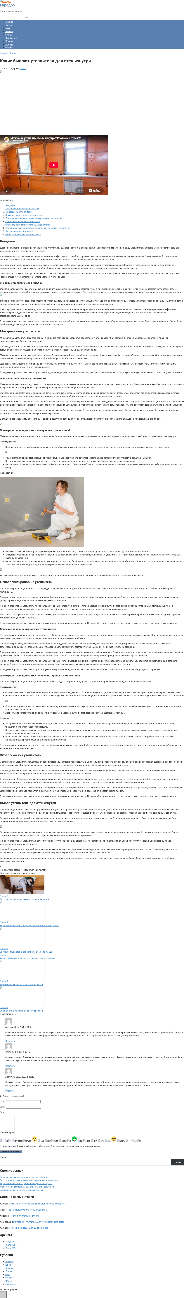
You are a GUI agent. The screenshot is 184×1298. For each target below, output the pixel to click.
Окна (7, 28)
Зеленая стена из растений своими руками (21, 1010)
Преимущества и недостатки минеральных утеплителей (33, 218)
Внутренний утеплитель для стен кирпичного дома (38, 1222)
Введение (10, 205)
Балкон (9, 31)
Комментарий (7, 1132)
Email (2, 1107)
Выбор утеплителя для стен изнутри (23, 234)
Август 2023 (11, 1241)
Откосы (9, 47)
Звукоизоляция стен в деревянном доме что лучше (26, 952)
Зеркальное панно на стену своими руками (21, 984)
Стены (8, 35)
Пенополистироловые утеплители (22, 221)
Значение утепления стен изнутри (22, 208)
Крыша (9, 41)
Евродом (8, 5)
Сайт (2, 1112)
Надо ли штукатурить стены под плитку (27, 1210)
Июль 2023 (11, 1245)
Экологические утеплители (19, 231)
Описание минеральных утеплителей (24, 215)
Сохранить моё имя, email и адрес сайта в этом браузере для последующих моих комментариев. (52, 1146)
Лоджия (9, 44)
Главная (9, 22)
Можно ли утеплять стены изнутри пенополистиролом (38, 1203)
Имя (2, 1101)
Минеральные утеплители (18, 212)
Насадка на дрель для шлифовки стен (30, 1228)
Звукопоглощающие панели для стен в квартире (24, 899)
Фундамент (11, 38)
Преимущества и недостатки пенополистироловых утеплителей (37, 228)
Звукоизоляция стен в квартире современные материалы (29, 925)
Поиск (3, 1157)
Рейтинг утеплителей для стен (25, 1216)
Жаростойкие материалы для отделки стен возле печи (27, 958)
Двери (8, 25)
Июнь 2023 (11, 1248)
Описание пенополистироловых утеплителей (28, 225)
